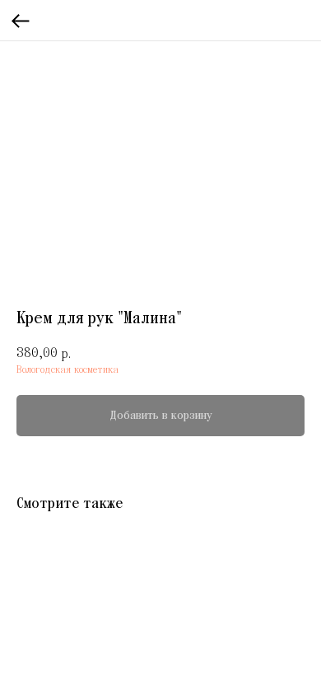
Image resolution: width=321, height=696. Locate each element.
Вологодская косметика (67, 370)
